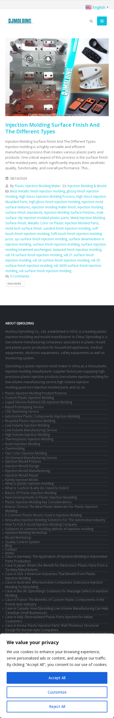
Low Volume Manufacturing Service (31, 430)
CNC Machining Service (22, 411)
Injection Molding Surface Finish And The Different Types (52, 128)
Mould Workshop (18, 537)
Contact (11, 549)
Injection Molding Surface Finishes (69, 212)
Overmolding (15, 448)
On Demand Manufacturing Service (31, 457)
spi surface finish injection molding (41, 239)
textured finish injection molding (77, 249)
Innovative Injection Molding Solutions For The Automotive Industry (55, 520)
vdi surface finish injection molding (45, 271)
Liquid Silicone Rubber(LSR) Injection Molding (38, 402)
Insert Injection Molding (22, 444)
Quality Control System (22, 542)
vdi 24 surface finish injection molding (61, 260)
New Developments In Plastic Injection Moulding (41, 497)
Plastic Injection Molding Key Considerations (38, 502)
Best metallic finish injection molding (37, 191)
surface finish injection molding (56, 244)
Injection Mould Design (22, 466)
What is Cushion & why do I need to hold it (37, 488)
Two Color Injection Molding (26, 453)
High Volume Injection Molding (27, 434)
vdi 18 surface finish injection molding (33, 255)
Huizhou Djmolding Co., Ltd (25, 331)
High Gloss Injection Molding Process (47, 196)
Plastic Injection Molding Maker (38, 186)
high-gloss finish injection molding (54, 202)
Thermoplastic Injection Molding (29, 439)
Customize (57, 692)
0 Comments (19, 276)
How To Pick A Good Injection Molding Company (41, 524)
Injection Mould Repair (22, 475)
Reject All (57, 706)
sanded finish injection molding (66, 228)
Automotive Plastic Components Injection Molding (42, 416)
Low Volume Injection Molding (27, 425)
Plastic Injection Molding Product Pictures (36, 393)
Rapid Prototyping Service (24, 407)
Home (9, 553)
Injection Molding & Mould (86, 186)
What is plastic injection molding (29, 483)
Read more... (15, 283)
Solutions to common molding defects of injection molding (49, 529)
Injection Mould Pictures (23, 461)
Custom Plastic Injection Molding (29, 397)
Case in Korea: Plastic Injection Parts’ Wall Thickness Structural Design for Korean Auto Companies (52, 627)
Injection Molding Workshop (26, 532)
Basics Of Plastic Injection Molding (30, 493)
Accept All (57, 677)
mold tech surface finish (23, 228)
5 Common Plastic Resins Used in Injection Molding (43, 515)
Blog (8, 545)
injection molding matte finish (54, 207)
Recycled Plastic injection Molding (30, 421)
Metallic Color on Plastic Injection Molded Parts (63, 223)
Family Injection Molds (21, 480)
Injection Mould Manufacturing (27, 470)
